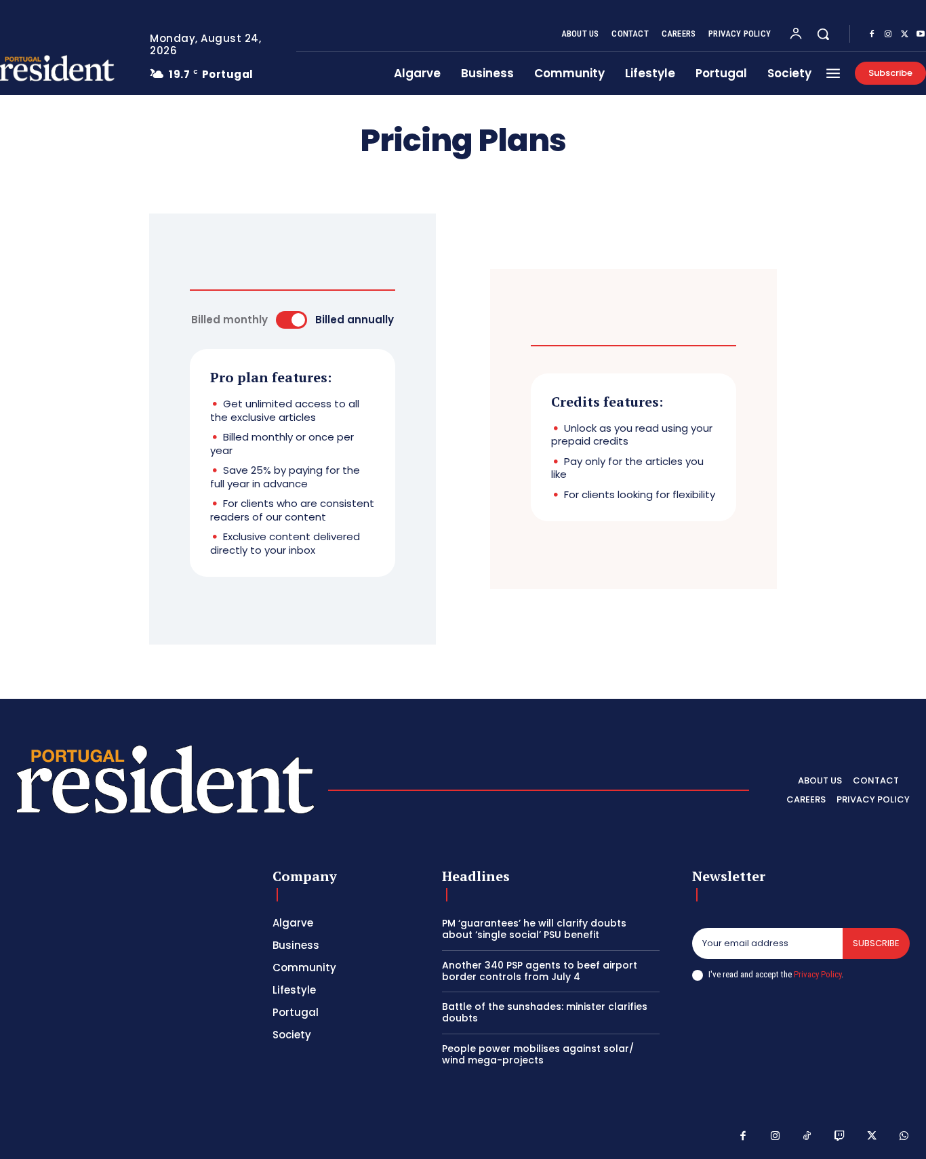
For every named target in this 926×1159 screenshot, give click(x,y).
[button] (823, 34)
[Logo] (165, 786)
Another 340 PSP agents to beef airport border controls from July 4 (539, 970)
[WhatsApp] (904, 1137)
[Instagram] (888, 34)
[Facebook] (872, 34)
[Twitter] (904, 34)
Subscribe (876, 943)
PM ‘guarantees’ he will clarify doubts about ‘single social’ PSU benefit (534, 928)
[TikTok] (807, 1137)
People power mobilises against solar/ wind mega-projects (538, 1054)
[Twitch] (840, 1137)
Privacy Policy (817, 974)
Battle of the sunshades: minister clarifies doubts (544, 1012)
